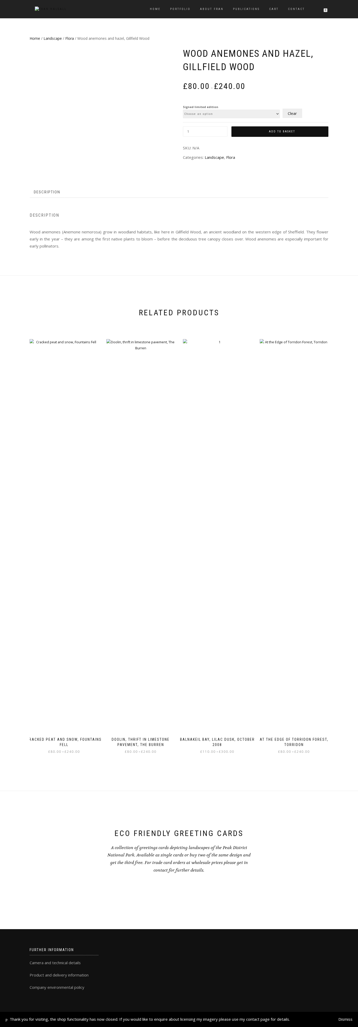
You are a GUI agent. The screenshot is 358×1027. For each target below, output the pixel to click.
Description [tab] (47, 192)
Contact (296, 9)
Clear (292, 113)
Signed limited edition (200, 106)
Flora (69, 38)
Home (155, 9)
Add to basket (282, 131)
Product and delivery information (59, 975)
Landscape (53, 38)
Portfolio (180, 9)
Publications (246, 9)
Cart (274, 9)
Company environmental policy (57, 987)
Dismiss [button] (345, 1019)
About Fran (212, 9)
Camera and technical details (55, 962)
